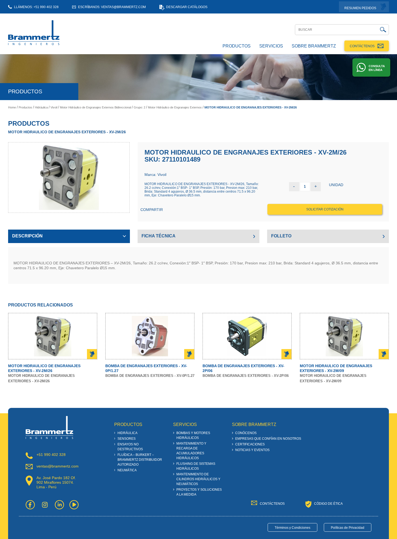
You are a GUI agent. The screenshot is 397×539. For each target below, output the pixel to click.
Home (12, 107)
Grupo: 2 (139, 107)
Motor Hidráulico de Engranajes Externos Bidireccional (95, 107)
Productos (25, 107)
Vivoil (54, 107)
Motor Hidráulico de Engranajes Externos (175, 107)
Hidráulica (41, 107)
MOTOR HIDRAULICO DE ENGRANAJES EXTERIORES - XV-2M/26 (250, 107)
